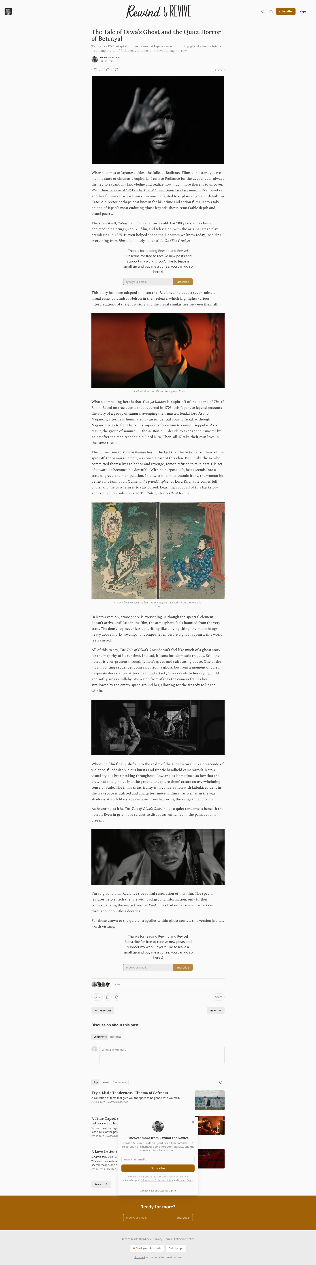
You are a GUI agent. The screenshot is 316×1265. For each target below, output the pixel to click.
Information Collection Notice (157, 1180)
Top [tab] (96, 1082)
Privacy (158, 1239)
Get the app (176, 1248)
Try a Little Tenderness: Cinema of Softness (129, 1093)
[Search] (263, 11)
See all (98, 1184)
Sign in (304, 11)
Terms (168, 1239)
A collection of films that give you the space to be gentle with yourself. (135, 1098)
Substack (139, 1257)
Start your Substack (148, 1248)
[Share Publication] (271, 11)
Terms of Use (176, 1176)
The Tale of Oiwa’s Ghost (155, 190)
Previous (105, 1010)
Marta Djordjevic (110, 57)
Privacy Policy (185, 1180)
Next (213, 1010)
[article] (158, 1100)
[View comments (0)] (108, 69)
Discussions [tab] (119, 1082)
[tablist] (107, 1036)
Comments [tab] (100, 1036)
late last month (187, 190)
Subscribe (286, 11)
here (156, 271)
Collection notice (184, 1239)
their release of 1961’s (119, 190)
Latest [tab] (105, 1082)
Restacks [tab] (115, 1036)
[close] (193, 1122)
